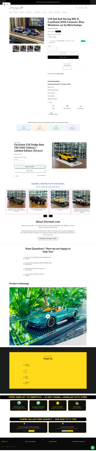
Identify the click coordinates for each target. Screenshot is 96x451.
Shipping (49, 34)
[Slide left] (10, 48)
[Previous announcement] (23, 2)
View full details (41, 175)
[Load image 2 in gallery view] (23, 48)
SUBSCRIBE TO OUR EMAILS (83, 441)
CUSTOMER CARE (60, 441)
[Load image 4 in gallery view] (37, 48)
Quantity (50, 46)
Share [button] (50, 102)
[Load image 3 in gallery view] (30, 48)
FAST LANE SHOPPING (36, 441)
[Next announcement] (72, 2)
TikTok (15, 446)
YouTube (11, 446)
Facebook (3, 446)
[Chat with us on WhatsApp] (93, 448)
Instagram (7, 446)
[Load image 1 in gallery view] (16, 48)
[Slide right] (42, 48)
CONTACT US (12, 441)
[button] (22, 12)
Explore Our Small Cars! (48, 238)
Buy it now (63, 57)
